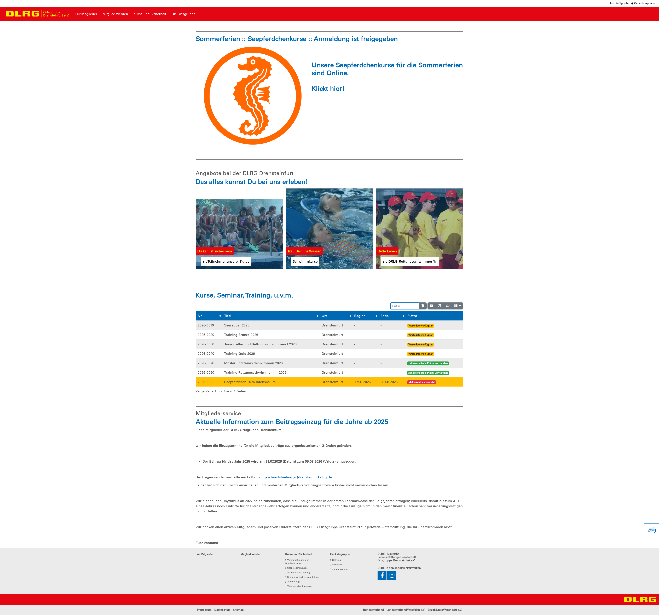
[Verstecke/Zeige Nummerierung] (431, 305)
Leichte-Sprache (619, 3)
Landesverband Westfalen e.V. (406, 609)
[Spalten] (457, 305)
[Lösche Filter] (423, 305)
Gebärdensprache (644, 3)
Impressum (204, 609)
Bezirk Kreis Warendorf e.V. (445, 609)
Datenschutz (222, 609)
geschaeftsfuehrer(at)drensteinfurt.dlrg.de (298, 477)
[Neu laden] (439, 305)
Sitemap (238, 609)
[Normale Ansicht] (447, 305)
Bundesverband (373, 609)
